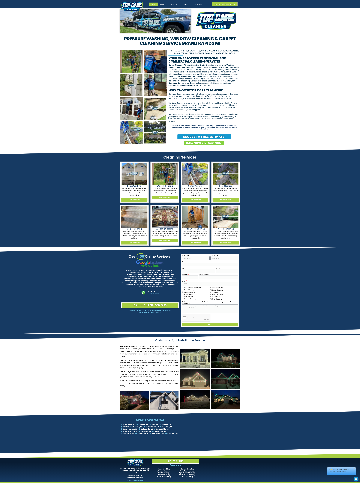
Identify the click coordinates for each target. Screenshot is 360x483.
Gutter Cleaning (189, 294)
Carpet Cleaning (217, 290)
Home (153, 4)
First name (185, 255)
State (218, 268)
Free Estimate (198, 4)
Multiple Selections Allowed (191, 287)
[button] (123, 282)
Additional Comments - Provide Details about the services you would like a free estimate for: (209, 302)
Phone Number (204, 274)
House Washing (189, 290)
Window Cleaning (189, 292)
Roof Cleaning (163, 473)
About (162, 4)
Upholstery (215, 292)
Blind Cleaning (217, 299)
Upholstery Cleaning (187, 473)
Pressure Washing (190, 299)
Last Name (214, 255)
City (183, 268)
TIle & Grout (216, 297)
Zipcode (185, 274)
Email (184, 281)
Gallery (186, 4)
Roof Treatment (189, 297)
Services (174, 4)
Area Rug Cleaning (218, 295)
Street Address (187, 262)
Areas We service (135, 481)
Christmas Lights (217, 288)
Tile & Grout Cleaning (187, 475)
